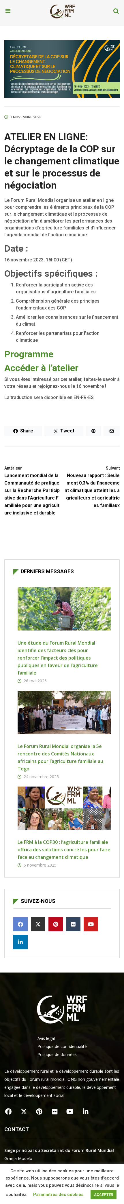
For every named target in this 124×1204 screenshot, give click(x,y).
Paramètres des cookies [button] (58, 1194)
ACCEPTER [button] (103, 1194)
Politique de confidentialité (62, 1046)
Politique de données (57, 1054)
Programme (28, 354)
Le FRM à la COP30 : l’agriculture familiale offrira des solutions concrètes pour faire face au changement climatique (64, 849)
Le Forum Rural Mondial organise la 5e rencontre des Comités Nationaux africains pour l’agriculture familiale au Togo (60, 757)
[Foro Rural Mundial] (62, 11)
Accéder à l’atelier (41, 367)
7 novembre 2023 (25, 117)
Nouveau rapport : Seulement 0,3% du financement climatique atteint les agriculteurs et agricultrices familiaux (92, 487)
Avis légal (46, 1038)
